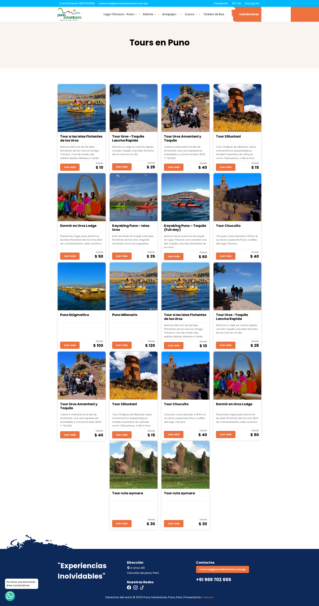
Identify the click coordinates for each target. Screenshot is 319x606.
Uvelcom (208, 597)
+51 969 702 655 (213, 579)
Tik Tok (236, 3)
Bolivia (148, 14)
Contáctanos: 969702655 (77, 3)
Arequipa (169, 14)
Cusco (189, 14)
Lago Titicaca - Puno (119, 14)
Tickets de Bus (213, 14)
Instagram (252, 3)
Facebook (221, 3)
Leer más (70, 167)
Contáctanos (249, 14)
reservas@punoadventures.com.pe (123, 3)
